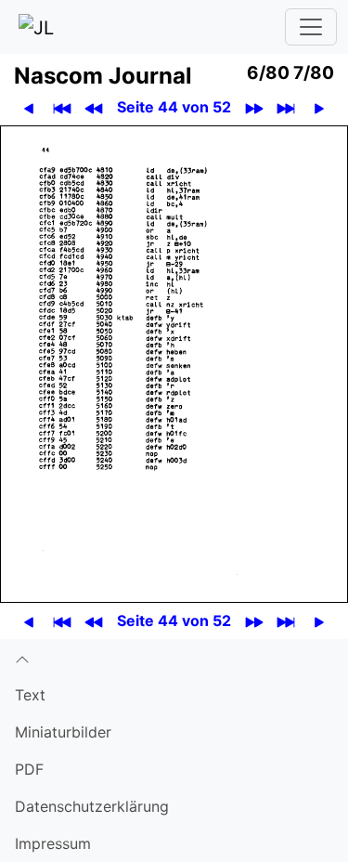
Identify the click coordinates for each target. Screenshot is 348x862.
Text (30, 695)
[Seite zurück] (29, 107)
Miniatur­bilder (63, 732)
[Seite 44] (174, 363)
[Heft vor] (254, 107)
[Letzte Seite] (286, 107)
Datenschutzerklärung (92, 806)
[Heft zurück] (94, 107)
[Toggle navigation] (311, 27)
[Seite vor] (319, 107)
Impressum (53, 843)
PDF (29, 769)
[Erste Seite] (62, 107)
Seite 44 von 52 (174, 107)
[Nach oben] (174, 657)
